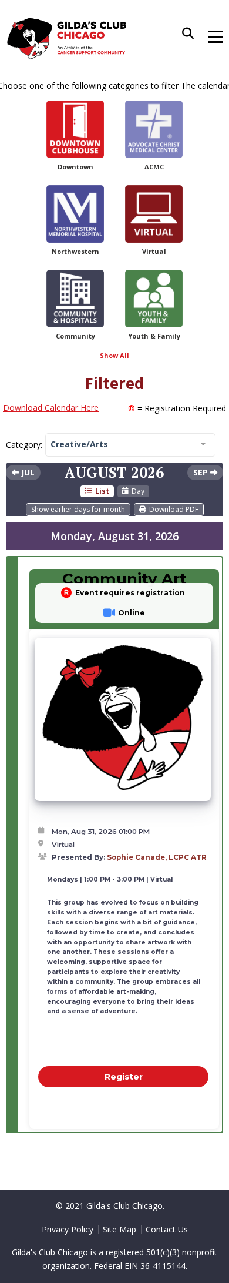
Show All (114, 355)
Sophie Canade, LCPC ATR (157, 857)
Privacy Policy (67, 1229)
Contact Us (167, 1229)
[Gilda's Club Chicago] (66, 38)
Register (124, 1076)
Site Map (119, 1229)
